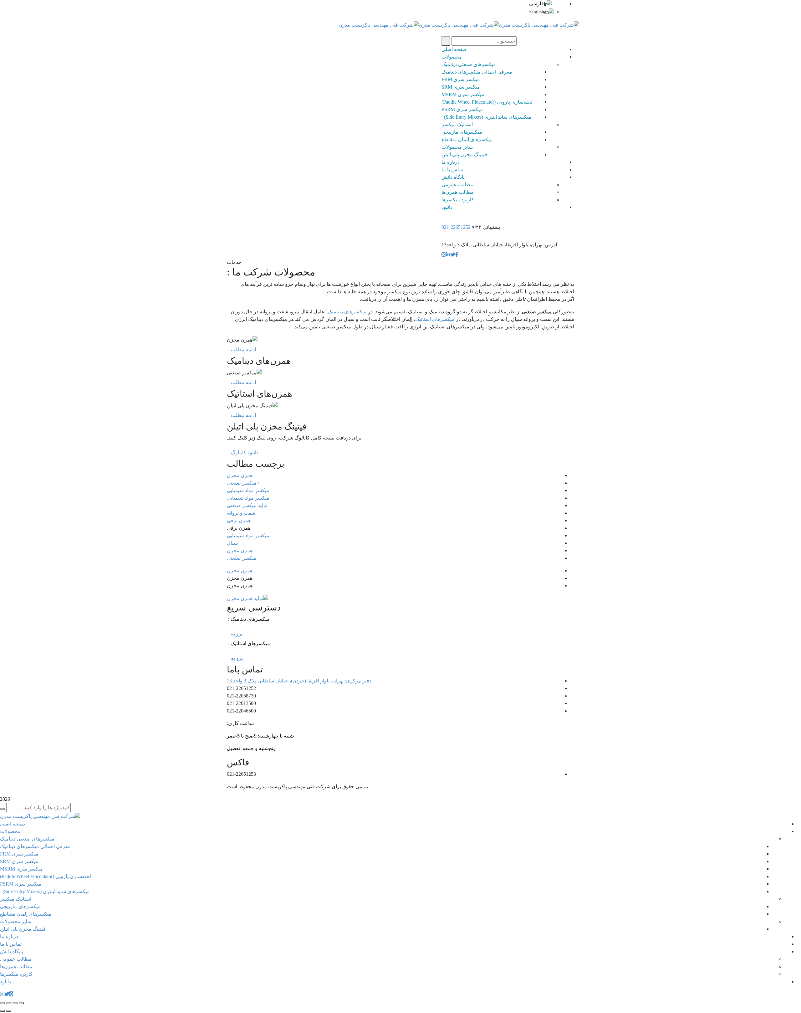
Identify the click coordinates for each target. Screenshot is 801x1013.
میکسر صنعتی (242, 558)
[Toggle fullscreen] (8, 1003)
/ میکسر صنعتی (243, 483)
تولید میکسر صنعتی (247, 505)
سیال (232, 543)
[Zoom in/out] (2, 1003)
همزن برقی (239, 520)
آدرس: (550, 244)
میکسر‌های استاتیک (435, 319)
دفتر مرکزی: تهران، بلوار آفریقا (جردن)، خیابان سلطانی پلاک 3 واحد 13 (299, 680)
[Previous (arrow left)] (8, 1011)
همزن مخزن (240, 475)
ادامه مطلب (243, 349)
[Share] (15, 1003)
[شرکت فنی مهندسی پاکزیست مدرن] (539, 24)
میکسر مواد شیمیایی (248, 490)
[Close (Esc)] (21, 1003)
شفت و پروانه (241, 513)
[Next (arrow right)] (2, 1011)
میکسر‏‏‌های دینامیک (347, 311)
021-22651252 (456, 227)
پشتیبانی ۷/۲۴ (486, 227)
